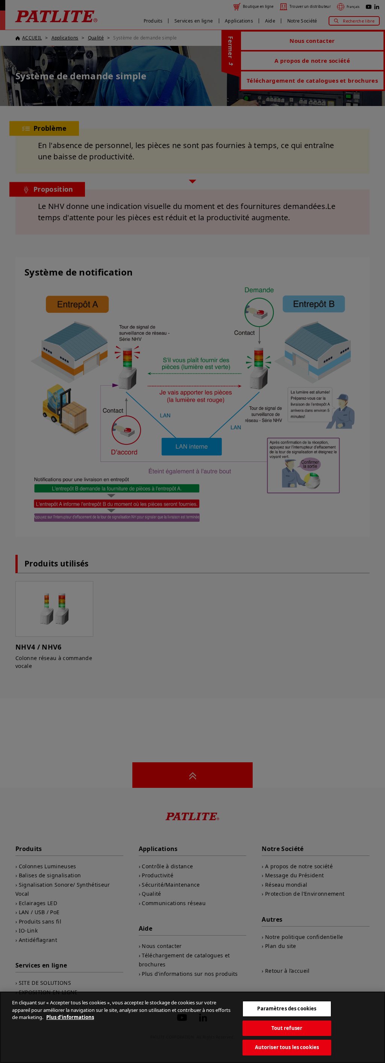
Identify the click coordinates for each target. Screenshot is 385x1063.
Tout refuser (287, 1028)
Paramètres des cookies (286, 1008)
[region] (192, 1027)
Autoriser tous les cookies (287, 1047)
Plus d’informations (70, 1017)
